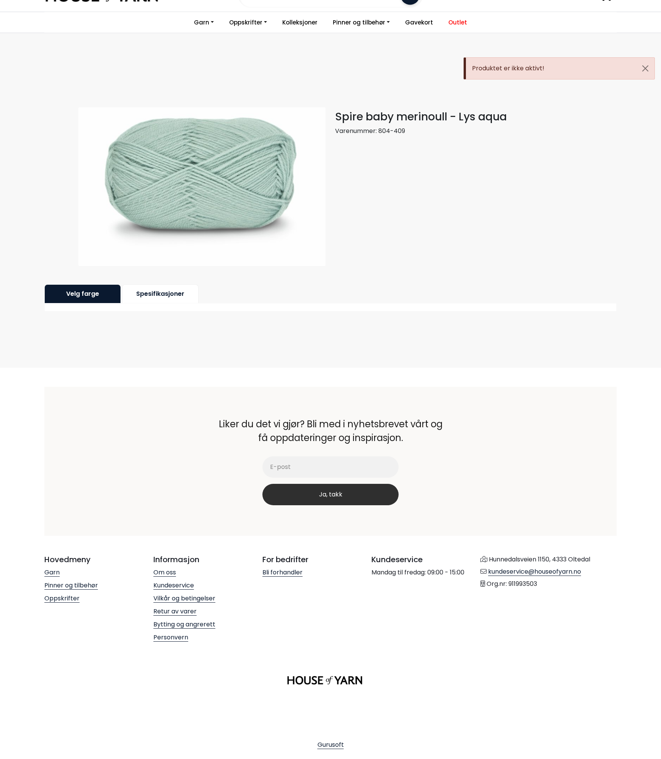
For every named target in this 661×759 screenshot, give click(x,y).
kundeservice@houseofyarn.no (534, 571)
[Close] (645, 68)
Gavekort (419, 22)
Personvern (170, 637)
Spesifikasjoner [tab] (160, 293)
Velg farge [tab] (82, 293)
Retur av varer (175, 611)
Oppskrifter (245, 22)
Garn (201, 22)
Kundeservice (173, 585)
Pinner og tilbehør (359, 22)
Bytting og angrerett (184, 624)
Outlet (457, 22)
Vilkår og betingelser (184, 598)
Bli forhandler (282, 572)
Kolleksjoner (299, 22)
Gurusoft (330, 744)
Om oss (164, 572)
